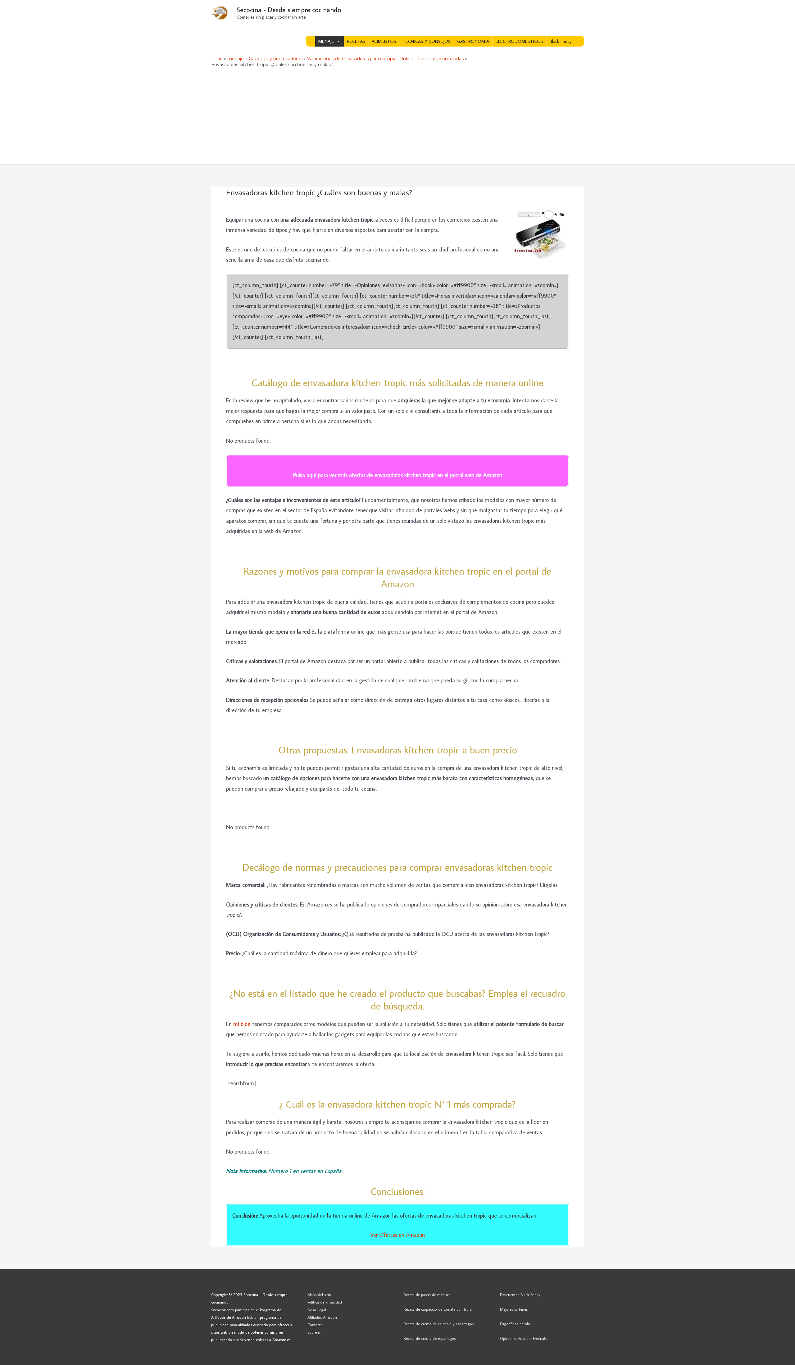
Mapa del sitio (319, 1294)
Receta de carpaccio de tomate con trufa (438, 1309)
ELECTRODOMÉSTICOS (519, 41)
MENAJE (326, 41)
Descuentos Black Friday (520, 1294)
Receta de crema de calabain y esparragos (439, 1323)
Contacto (315, 1324)
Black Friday (560, 41)
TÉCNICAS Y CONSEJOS (427, 41)
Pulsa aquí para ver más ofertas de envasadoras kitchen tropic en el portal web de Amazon (397, 475)
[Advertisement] (397, 117)
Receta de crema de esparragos (430, 1338)
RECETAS (356, 41)
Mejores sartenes (514, 1309)
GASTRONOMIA (473, 41)
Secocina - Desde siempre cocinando (289, 9)
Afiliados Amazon (322, 1317)
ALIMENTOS (384, 41)
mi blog (242, 1024)
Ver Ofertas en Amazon (397, 1234)
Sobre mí (314, 1332)
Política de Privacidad (324, 1301)
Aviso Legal (316, 1309)
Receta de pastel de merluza (427, 1294)
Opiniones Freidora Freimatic (524, 1338)
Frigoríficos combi (515, 1323)
